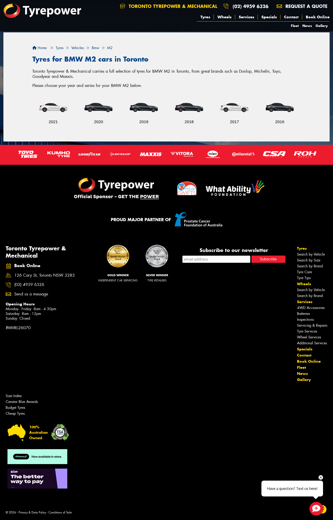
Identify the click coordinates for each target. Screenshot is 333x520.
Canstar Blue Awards (22, 401)
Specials (269, 16)
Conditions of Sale (60, 512)
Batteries (303, 313)
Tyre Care (304, 272)
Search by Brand (310, 266)
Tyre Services (307, 331)
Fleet (295, 26)
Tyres (205, 16)
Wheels (224, 16)
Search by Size (308, 260)
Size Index (14, 395)
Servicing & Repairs (312, 325)
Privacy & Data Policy (32, 512)
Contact (291, 16)
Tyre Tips (304, 278)
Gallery (322, 26)
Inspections (305, 319)
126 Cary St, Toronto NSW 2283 (44, 275)
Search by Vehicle (311, 254)
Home (41, 48)
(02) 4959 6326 (250, 6)
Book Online (318, 16)
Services (246, 16)
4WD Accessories (311, 307)
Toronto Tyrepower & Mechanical (172, 6)
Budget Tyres (15, 407)
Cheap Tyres (15, 413)
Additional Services (312, 343)
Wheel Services (309, 337)
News (307, 26)
